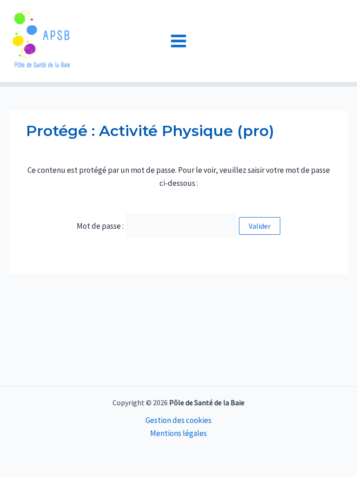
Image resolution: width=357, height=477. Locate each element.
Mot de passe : (101, 226)
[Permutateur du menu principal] (178, 41)
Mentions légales (178, 433)
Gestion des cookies (178, 420)
